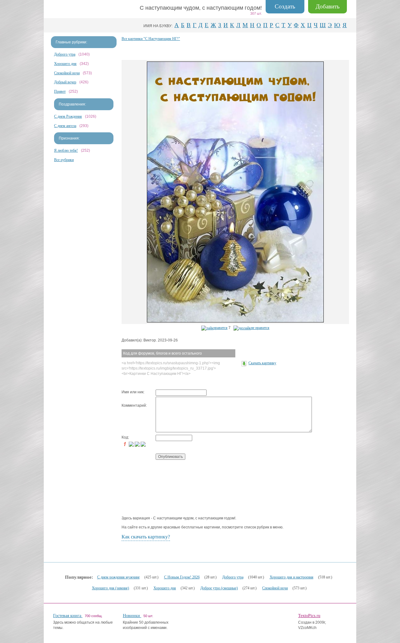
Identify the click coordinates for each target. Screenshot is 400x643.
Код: (125, 437)
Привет (60, 91)
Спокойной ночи (67, 73)
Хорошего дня (65, 63)
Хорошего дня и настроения (291, 577)
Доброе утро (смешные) (219, 588)
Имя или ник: (133, 392)
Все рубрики (64, 160)
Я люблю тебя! (66, 150)
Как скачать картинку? (146, 536)
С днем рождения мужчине (118, 577)
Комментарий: (134, 405)
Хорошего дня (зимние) (110, 588)
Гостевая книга (67, 615)
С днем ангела (65, 126)
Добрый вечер (65, 82)
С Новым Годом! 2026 (182, 577)
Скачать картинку (262, 363)
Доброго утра (64, 54)
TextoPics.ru (309, 615)
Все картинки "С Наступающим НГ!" (151, 39)
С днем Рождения (68, 116)
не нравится (260, 328)
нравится (220, 328)
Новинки (132, 615)
